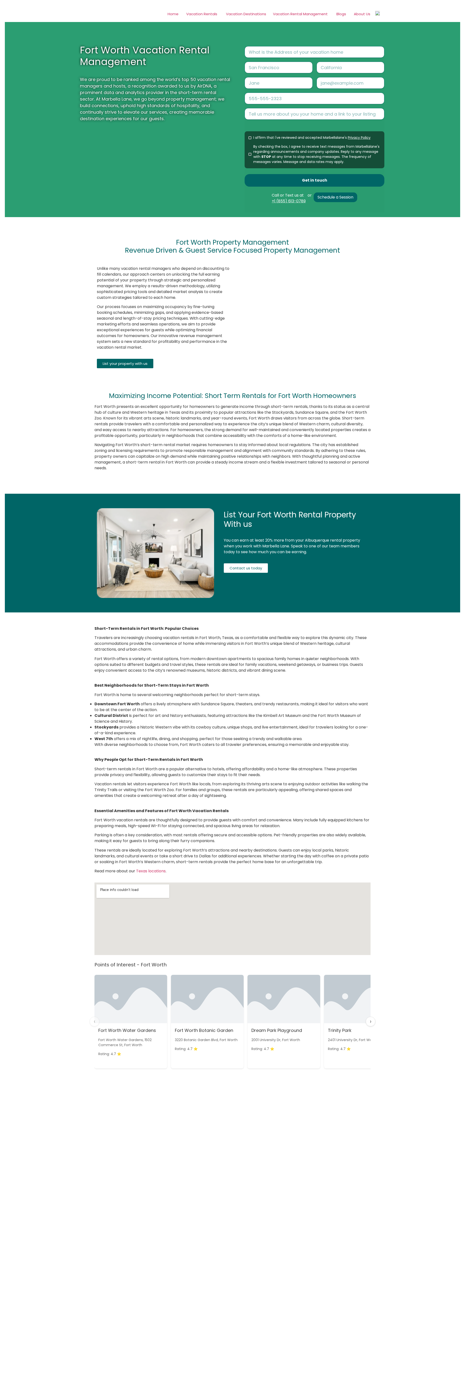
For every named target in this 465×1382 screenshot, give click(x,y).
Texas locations (151, 871)
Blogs (341, 13)
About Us (362, 13)
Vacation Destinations (246, 13)
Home (173, 13)
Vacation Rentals (201, 13)
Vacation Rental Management (300, 13)
